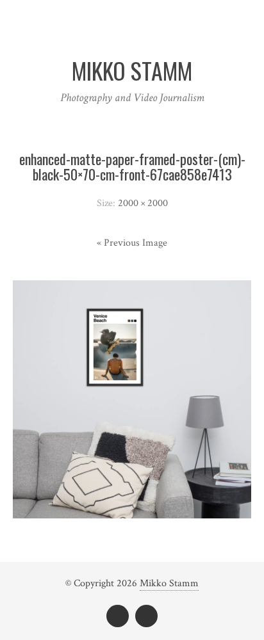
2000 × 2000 (143, 203)
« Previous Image (132, 243)
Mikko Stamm (169, 583)
